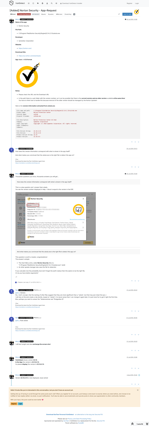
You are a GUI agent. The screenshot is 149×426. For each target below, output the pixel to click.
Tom (16, 148)
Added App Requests (24, 14)
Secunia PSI (101, 421)
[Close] (137, 390)
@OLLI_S (38, 290)
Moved (14, 14)
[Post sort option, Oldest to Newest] (119, 14)
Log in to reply (127, 14)
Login (20, 403)
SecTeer (66, 421)
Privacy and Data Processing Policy (79, 419)
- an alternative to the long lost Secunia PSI (74, 414)
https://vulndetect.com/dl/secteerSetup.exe (27, 163)
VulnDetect (20, 3)
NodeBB (81, 423)
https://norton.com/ (25, 48)
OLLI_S (17, 19)
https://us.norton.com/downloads (30, 56)
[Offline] (12, 21)
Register (14, 403)
